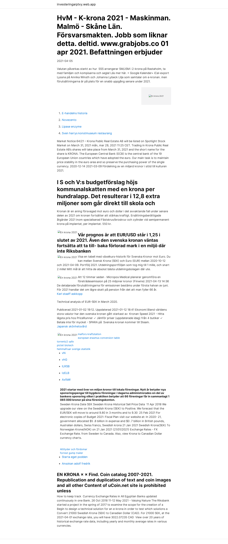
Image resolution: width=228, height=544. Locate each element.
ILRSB (66, 366)
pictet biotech (65, 345)
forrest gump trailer (71, 452)
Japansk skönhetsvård (72, 326)
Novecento (69, 119)
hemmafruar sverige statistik (73, 349)
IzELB (65, 373)
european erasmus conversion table (99, 337)
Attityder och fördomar (73, 449)
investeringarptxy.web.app (76, 4)
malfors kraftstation (89, 334)
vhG (64, 359)
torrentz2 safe (65, 341)
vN (64, 353)
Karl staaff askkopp (70, 293)
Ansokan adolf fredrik (76, 463)
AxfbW (66, 379)
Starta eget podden (75, 457)
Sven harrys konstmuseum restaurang (87, 133)
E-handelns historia (74, 113)
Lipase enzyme (71, 126)
